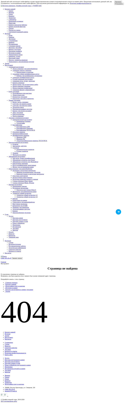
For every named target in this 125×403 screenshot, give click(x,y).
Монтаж (7, 372)
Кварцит (7, 381)
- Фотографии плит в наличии (15, 286)
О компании (9, 342)
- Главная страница (11, 282)
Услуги (7, 358)
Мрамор (7, 375)
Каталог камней (10, 332)
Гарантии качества (11, 348)
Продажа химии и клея (12, 363)
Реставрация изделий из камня (15, 368)
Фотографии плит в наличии (14, 384)
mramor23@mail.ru (11, 391)
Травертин (8, 382)
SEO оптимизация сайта (9, 401)
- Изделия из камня (11, 288)
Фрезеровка (8, 367)
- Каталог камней (10, 284)
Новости (7, 346)
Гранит (7, 377)
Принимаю (118, 2)
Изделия (7, 334)
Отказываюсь (119, 4)
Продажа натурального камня (15, 360)
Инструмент (9, 337)
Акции (7, 63)
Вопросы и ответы (11, 351)
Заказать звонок (17, 258)
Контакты (8, 253)
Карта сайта (9, 355)
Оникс (7, 379)
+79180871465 (37, 6)
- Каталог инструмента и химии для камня (19, 289)
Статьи (7, 344)
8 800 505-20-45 (6, 258)
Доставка (8, 349)
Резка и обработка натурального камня (18, 365)
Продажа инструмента (12, 361)
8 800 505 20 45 (10, 389)
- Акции (7, 291)
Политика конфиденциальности (80, 3)
